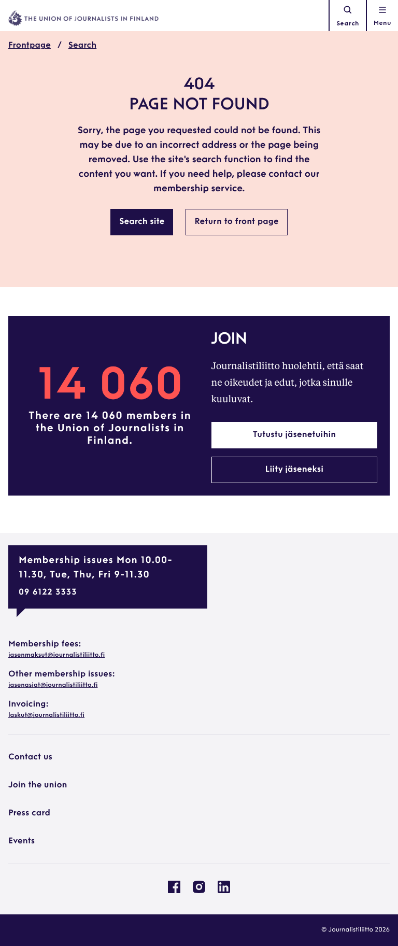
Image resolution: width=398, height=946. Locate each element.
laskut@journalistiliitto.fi (46, 715)
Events (21, 841)
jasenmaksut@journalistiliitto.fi (56, 655)
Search (347, 24)
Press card (29, 813)
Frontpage (29, 45)
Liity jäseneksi (294, 469)
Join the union (37, 785)
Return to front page (236, 222)
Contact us (30, 757)
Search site (141, 222)
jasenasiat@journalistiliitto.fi (52, 685)
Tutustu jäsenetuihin (294, 435)
